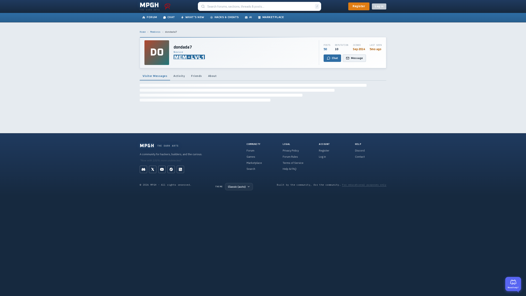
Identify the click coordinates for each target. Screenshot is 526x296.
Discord (360, 150)
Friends (196, 76)
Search (251, 169)
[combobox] (260, 6)
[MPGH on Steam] (171, 169)
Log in (379, 6)
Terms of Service (293, 163)
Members (155, 31)
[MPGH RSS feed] (180, 169)
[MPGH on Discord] (143, 169)
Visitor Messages (155, 76)
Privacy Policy (291, 150)
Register (359, 6)
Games (251, 156)
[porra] (167, 6)
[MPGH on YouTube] (162, 169)
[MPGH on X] (152, 169)
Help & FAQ (289, 169)
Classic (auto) (237, 186)
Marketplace (254, 163)
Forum (250, 150)
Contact (360, 156)
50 (325, 49)
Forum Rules (290, 156)
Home (143, 31)
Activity (179, 76)
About (212, 76)
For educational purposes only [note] (364, 184)
